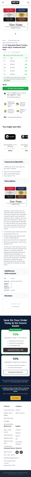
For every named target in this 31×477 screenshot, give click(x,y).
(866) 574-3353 (8, 452)
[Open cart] (28, 2)
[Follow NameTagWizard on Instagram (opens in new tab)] (21, 452)
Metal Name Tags (8, 418)
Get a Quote (15, 398)
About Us (17, 410)
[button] (15, 34)
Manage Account (8, 438)
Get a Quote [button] (7, 80)
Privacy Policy (25, 381)
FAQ (16, 439)
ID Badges (6, 421)
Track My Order (8, 446)
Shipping (17, 433)
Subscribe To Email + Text (15, 350)
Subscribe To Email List (15, 372)
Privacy (21, 474)
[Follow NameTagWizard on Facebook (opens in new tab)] (17, 452)
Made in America (20, 413)
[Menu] (2, 2)
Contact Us (18, 430)
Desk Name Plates (8, 424)
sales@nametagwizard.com (11, 458)
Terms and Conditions (16, 381)
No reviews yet (16, 52)
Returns (17, 436)
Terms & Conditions (13, 474)
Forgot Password (8, 435)
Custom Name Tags (9, 410)
